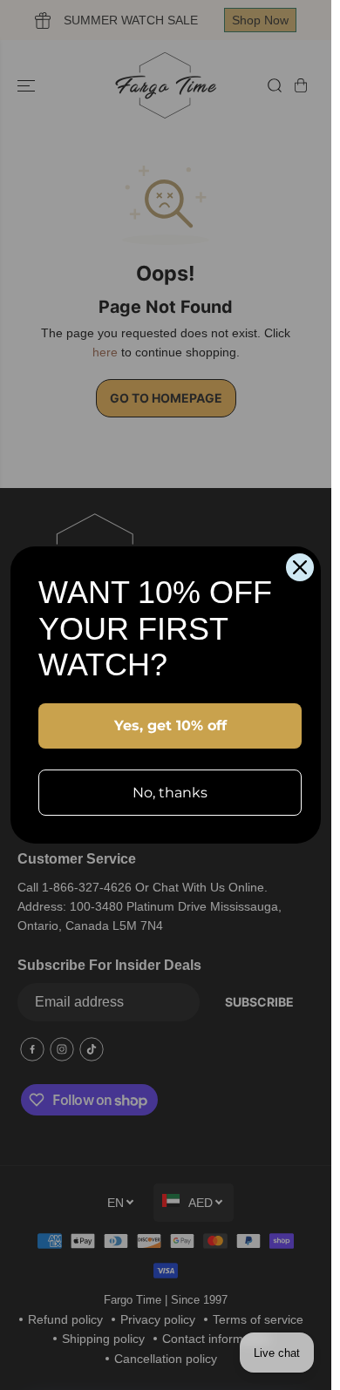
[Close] (300, 567)
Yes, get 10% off (170, 725)
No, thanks (170, 792)
